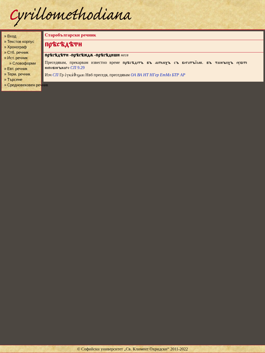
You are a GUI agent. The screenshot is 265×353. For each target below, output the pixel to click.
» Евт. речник (15, 68)
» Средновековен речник (26, 85)
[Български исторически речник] (66, 26)
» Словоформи (22, 63)
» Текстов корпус (19, 41)
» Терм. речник (17, 74)
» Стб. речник (16, 52)
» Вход (10, 36)
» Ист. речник (16, 58)
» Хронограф (15, 47)
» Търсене (13, 79)
